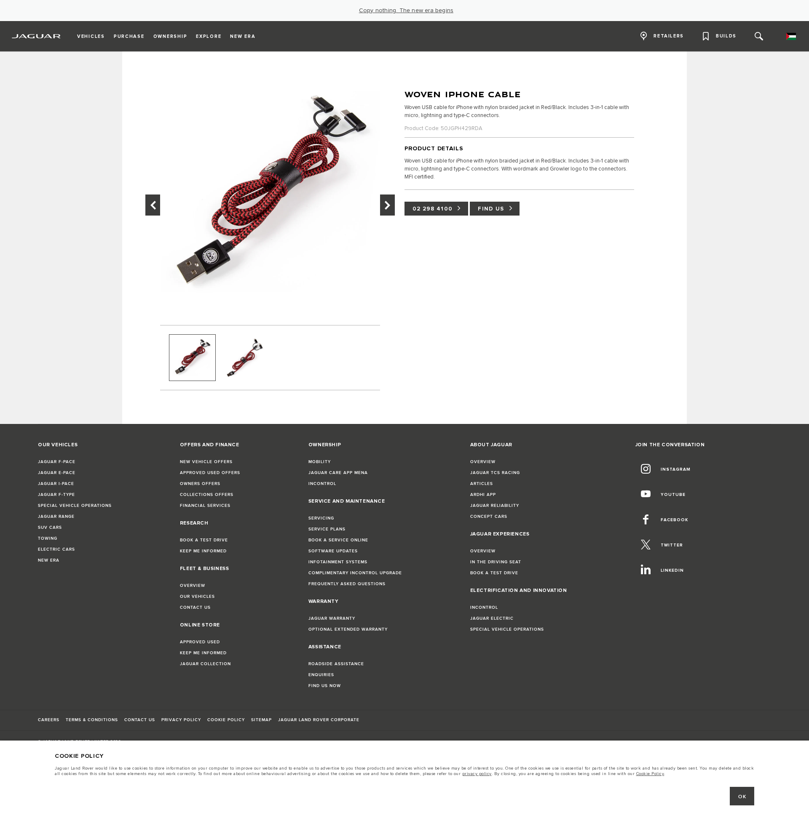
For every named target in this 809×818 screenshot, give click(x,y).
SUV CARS (50, 527)
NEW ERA (48, 560)
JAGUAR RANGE (56, 516)
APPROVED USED (200, 642)
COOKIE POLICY (226, 719)
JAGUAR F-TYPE (56, 494)
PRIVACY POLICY (181, 719)
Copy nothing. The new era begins (406, 10)
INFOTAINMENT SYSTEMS (337, 562)
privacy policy (477, 773)
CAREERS (48, 719)
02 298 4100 (433, 208)
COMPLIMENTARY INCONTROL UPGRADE (355, 573)
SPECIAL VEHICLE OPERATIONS (75, 505)
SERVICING (321, 518)
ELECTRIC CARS (56, 549)
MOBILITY (319, 461)
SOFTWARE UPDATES (333, 551)
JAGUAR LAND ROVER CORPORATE (318, 719)
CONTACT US (195, 607)
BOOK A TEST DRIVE (204, 540)
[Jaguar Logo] (36, 36)
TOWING (47, 538)
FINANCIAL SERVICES (205, 505)
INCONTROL (322, 483)
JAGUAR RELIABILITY (494, 505)
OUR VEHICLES (197, 596)
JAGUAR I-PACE (56, 483)
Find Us (491, 208)
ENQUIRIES (321, 674)
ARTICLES (481, 483)
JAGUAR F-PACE (56, 461)
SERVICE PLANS (327, 529)
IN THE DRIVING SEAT (495, 562)
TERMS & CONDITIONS (92, 719)
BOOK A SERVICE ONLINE (338, 540)
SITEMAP (261, 719)
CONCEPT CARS (488, 516)
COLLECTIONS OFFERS (206, 494)
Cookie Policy (650, 773)
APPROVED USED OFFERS (210, 472)
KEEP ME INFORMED (203, 551)
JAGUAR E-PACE (56, 472)
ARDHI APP (483, 494)
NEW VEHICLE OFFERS (206, 461)
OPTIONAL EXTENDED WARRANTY (348, 629)
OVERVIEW (192, 585)
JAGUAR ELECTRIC (492, 618)
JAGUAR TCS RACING (495, 472)
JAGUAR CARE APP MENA (338, 472)
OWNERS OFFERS (200, 483)
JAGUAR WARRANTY (331, 618)
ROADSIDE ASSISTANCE (336, 663)
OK (742, 797)
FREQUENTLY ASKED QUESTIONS (347, 583)
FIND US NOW (324, 685)
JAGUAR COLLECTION (205, 663)
